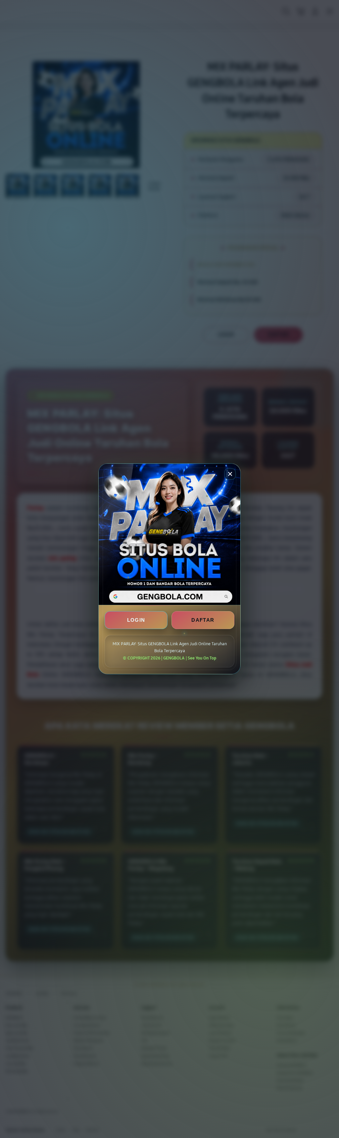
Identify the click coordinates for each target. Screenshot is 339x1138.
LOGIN (136, 620)
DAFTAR (202, 620)
